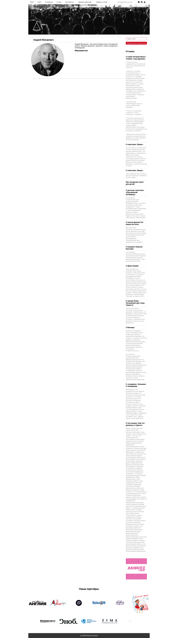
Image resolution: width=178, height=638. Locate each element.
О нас (59, 2)
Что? (39, 2)
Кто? (32, 2)
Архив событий (84, 2)
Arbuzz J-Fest (101, 2)
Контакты (69, 2)
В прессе (49, 2)
